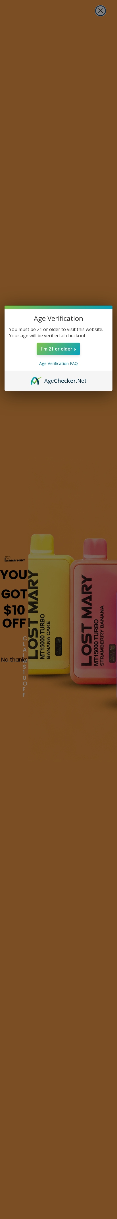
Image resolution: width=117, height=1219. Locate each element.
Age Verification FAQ (58, 363)
